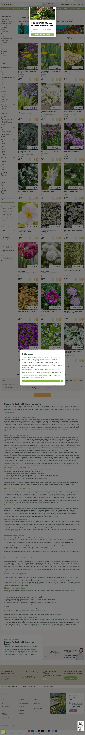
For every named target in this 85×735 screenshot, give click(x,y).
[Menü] (83, 722)
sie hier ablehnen (44, 365)
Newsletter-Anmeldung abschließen (42, 34)
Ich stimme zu (35, 31)
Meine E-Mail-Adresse (35, 27)
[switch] (80, 730)
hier (33, 367)
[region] (42, 367)
